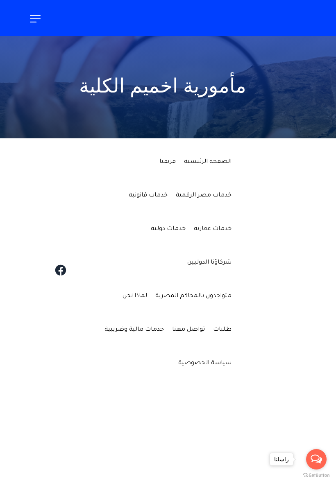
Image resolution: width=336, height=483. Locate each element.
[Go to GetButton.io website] (316, 474)
